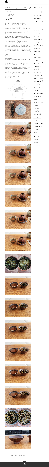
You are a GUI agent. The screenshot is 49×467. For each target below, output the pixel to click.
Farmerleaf (40, 57)
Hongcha (35, 42)
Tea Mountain (36, 45)
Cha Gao (41, 123)
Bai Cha (35, 90)
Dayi (34, 95)
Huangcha (38, 96)
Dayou (35, 83)
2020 (10, 11)
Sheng (40, 15)
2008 (36, 47)
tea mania (35, 89)
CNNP (34, 72)
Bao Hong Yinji (36, 122)
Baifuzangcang (36, 111)
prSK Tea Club (36, 65)
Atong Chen (38, 125)
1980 (41, 80)
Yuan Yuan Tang (36, 123)
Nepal (34, 116)
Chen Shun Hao (38, 129)
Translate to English (38, 7)
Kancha (35, 92)
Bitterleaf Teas (36, 77)
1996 (41, 96)
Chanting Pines (36, 66)
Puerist (39, 110)
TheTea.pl (35, 32)
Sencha (41, 66)
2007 (38, 42)
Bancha (35, 84)
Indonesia (35, 132)
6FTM (42, 110)
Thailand (35, 29)
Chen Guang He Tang (37, 119)
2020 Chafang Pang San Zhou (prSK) (15, 8)
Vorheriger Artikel (22, 455)
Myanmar (38, 84)
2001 (34, 102)
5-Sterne (38, 17)
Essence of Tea (39, 20)
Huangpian (38, 69)
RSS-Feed (36, 139)
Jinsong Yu (35, 33)
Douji (38, 74)
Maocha (39, 32)
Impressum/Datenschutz (24, 464)
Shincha (41, 102)
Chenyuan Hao (36, 24)
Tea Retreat (36, 1)
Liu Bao (35, 74)
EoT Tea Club (36, 59)
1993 (41, 126)
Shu (40, 39)
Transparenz (41, 1)
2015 (39, 33)
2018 (38, 26)
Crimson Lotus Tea (37, 80)
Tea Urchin (35, 51)
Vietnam (35, 81)
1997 (40, 90)
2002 (34, 69)
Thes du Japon (36, 78)
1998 (34, 96)
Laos (37, 72)
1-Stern (40, 68)
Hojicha (37, 104)
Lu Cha (41, 29)
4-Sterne (35, 17)
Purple (40, 87)
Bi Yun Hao (37, 63)
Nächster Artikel (14, 455)
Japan (38, 41)
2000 (41, 62)
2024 (34, 30)
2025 (38, 36)
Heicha (39, 51)
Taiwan (35, 41)
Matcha (39, 89)
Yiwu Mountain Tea (37, 126)
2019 (34, 23)
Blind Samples (32, 1)
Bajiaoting (35, 57)
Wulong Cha (36, 27)
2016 (36, 23)
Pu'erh (35, 15)
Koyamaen (37, 102)
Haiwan (35, 128)
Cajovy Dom (36, 75)
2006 (41, 44)
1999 (42, 81)
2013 (40, 41)
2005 (34, 54)
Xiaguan (40, 95)
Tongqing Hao (36, 86)
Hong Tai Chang (36, 117)
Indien (40, 114)
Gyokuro (40, 93)
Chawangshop (36, 60)
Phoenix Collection (37, 107)
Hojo (34, 129)
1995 (42, 114)
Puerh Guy (35, 56)
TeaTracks (39, 81)
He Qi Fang (35, 44)
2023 (39, 30)
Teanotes (15, 1)
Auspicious (41, 78)
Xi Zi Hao (40, 71)
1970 (34, 104)
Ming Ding (35, 110)
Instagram (36, 142)
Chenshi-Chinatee (37, 53)
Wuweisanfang (39, 92)
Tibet (40, 128)
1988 (37, 128)
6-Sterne (35, 18)
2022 (40, 24)
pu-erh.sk (8, 19)
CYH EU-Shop (37, 145)
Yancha (40, 72)
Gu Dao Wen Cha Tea (37, 101)
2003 (39, 56)
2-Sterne (35, 26)
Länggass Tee (36, 105)
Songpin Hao (36, 114)
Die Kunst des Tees (37, 62)
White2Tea (41, 45)
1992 (42, 101)
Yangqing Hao (36, 71)
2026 (37, 83)
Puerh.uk (40, 27)
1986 (41, 113)
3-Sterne (7, 11)
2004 (34, 63)
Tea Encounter (36, 35)
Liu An (37, 95)
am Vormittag (12, 59)
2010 (41, 53)
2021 (38, 29)
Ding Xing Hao (36, 120)
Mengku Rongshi (36, 108)
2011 (34, 47)
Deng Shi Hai (36, 87)
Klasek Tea (40, 75)
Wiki (22, 1)
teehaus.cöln (36, 93)
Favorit (35, 21)
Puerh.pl (40, 83)
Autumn (35, 36)
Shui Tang (37, 54)
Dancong (35, 99)
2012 (38, 44)
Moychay (35, 50)
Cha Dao (40, 59)
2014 (36, 30)
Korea (38, 90)
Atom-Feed (37, 136)
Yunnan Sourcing (37, 48)
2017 (39, 23)
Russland (35, 98)
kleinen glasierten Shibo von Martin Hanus (23, 60)
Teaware (19, 1)
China (38, 15)
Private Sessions (26, 1)
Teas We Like (38, 116)
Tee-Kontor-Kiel (36, 39)
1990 (39, 47)
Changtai (39, 98)
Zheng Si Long (36, 38)
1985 (34, 125)
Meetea (40, 86)
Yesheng (41, 35)
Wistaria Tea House (37, 113)
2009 (38, 50)
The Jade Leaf (36, 68)
